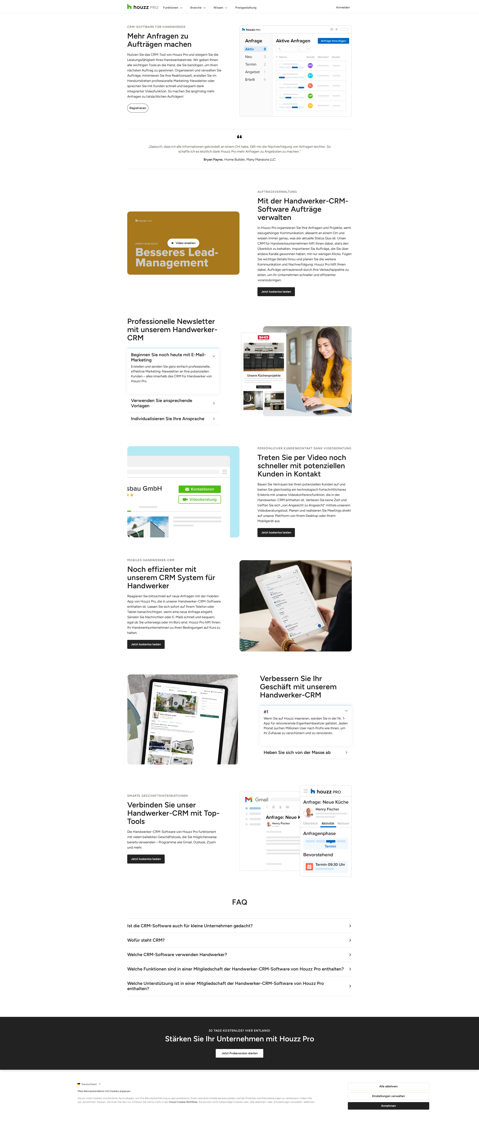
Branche (196, 7)
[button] (183, 243)
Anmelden (343, 7)
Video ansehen (186, 243)
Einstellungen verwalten (388, 1096)
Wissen (218, 7)
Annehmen (388, 1106)
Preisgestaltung (246, 7)
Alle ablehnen (388, 1086)
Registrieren (137, 108)
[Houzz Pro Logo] (142, 6)
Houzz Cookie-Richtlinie (183, 1102)
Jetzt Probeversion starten (240, 1053)
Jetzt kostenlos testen (276, 291)
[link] (169, 356)
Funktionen (170, 7)
